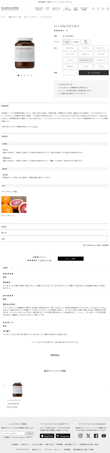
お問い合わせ (49, 444)
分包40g (76, 42)
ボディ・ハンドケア (30, 17)
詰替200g (85, 42)
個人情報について (71, 444)
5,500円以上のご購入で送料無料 (97, 245)
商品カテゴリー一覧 (15, 17)
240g (67, 42)
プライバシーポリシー (18, 437)
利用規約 (67, 449)
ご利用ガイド (25, 444)
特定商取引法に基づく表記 (88, 444)
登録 (29, 433)
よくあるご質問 (37, 444)
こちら (35, 127)
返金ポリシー (37, 449)
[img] (55, 274)
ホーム (3, 17)
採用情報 (59, 444)
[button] (93, 8)
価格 (55, 36)
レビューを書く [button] (70, 259)
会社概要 (15, 444)
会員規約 (7, 437)
